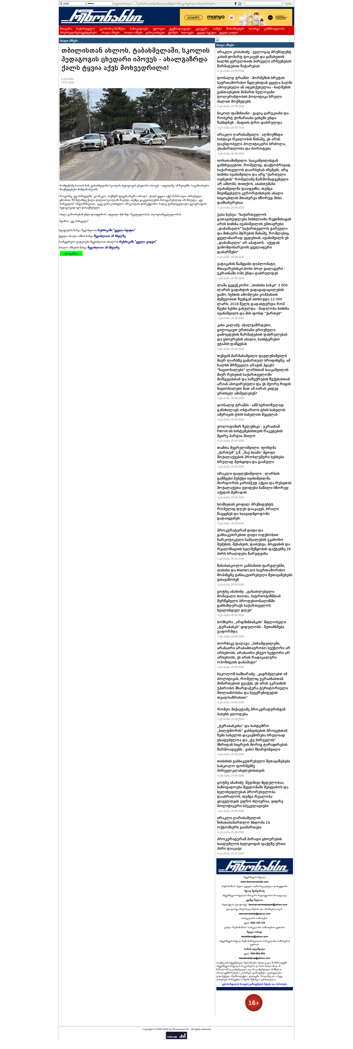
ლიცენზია (71, 253)
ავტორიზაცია (123, 4)
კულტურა (202, 29)
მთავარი (66, 29)
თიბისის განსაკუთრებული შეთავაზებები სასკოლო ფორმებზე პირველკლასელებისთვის (253, 765)
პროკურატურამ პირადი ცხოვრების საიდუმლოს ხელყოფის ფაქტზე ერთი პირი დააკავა (251, 843)
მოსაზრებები (235, 29)
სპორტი (254, 29)
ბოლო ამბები (133, 32)
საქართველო (85, 29)
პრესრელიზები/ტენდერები (78, 32)
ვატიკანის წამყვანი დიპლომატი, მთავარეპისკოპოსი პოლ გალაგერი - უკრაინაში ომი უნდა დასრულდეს (251, 268)
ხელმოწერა (207, 4)
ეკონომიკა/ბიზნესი (112, 29)
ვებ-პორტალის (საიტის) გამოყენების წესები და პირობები (254, 984)
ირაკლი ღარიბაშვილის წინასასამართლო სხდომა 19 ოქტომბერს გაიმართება (243, 822)
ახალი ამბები (110, 32)
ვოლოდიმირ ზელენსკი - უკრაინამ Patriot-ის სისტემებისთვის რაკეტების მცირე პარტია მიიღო (250, 431)
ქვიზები (173, 32)
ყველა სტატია (206, 32)
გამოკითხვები (155, 32)
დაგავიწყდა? (167, 4)
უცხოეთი (159, 29)
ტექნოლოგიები (180, 29)
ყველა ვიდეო (228, 32)
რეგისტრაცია (188, 4)
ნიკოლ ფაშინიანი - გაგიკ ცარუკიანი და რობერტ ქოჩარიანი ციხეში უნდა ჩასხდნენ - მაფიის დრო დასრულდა (253, 117)
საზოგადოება (139, 29)
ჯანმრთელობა (274, 29)
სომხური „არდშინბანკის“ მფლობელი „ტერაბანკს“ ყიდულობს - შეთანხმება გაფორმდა (251, 626)
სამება (217, 29)
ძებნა (288, 4)
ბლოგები (187, 32)
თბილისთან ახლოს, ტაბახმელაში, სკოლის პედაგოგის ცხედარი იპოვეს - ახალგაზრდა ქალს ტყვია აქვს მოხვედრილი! (135, 59)
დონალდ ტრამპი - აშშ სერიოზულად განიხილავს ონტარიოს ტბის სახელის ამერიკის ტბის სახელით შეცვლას (251, 409)
